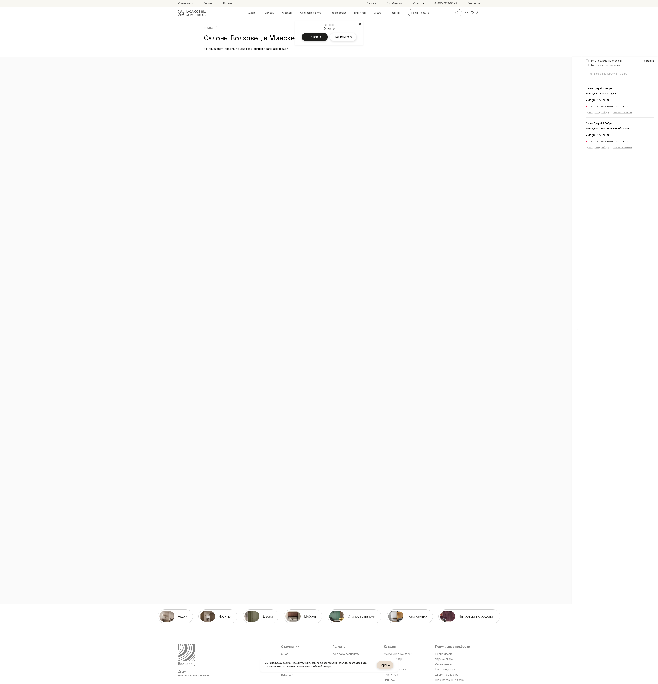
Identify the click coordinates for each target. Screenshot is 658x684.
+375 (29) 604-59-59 (598, 100)
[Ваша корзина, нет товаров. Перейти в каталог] (467, 13)
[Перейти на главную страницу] (192, 13)
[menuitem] (252, 12)
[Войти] (478, 13)
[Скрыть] (577, 330)
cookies (287, 662)
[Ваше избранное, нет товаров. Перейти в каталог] (472, 13)
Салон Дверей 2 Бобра (599, 88)
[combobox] (620, 73)
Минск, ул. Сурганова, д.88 (601, 93)
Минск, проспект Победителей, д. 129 (607, 128)
